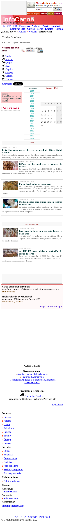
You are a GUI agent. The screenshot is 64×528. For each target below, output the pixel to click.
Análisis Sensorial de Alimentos (32, 374)
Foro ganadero (11, 465)
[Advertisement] (33, 279)
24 (42, 122)
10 (42, 115)
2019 (32, 108)
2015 (32, 118)
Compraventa (10, 458)
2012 (32, 126)
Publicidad (44, 517)
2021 (32, 103)
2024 (32, 96)
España (15, 43)
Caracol (9, 75)
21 (54, 118)
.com (10, 491)
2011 (32, 128)
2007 (32, 138)
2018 (32, 111)
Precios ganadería (12, 473)
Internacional (25, 43)
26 (48, 122)
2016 (32, 116)
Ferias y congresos (13, 469)
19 (48, 118)
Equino (9, 79)
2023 (32, 98)
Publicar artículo (12, 481)
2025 (32, 93)
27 (51, 122)
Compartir (7, 84)
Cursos (7, 451)
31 (42, 125)
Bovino (8, 56)
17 (42, 118)
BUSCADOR (10, 26)
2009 (32, 133)
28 (54, 122)
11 (45, 115)
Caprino (9, 69)
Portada (22, 31)
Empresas (8, 454)
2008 (32, 136)
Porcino (9, 59)
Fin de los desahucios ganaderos (35, 184)
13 (51, 115)
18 (45, 118)
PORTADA (6, 43)
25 (45, 122)
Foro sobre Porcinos (34, 396)
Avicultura (8, 428)
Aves (7, 66)
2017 (32, 113)
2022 (32, 101)
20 (51, 118)
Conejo (9, 72)
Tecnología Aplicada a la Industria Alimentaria (32, 379)
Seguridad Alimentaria (33, 377)
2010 (32, 131)
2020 (32, 106)
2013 (32, 123)
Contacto (32, 517)
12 (48, 115)
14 (54, 115)
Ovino (8, 62)
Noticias (33, 31)
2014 (32, 121)
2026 (32, 91)
